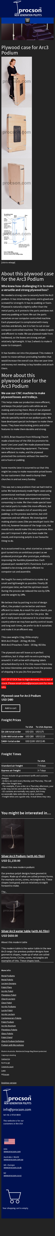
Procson (6, 1074)
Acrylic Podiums (8, 1006)
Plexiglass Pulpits (9, 1029)
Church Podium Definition (12, 1041)
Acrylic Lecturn (8, 1014)
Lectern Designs (8, 983)
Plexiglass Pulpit (8, 995)
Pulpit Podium (7, 1022)
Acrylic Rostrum (8, 1025)
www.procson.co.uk (13, 1167)
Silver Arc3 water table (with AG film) (25, 931)
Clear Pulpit (6, 1002)
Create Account (7, 1067)
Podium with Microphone (12, 1045)
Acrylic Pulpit (7, 991)
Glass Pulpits (7, 1033)
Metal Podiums (8, 975)
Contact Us (5, 1059)
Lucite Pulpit (7, 1010)
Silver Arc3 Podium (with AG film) (23, 856)
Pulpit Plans (6, 987)
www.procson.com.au (13, 1159)
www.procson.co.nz (13, 1175)
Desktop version (8, 1082)
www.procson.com (12, 1151)
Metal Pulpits (7, 979)
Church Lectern (8, 998)
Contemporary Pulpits (11, 1018)
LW (8, 1063)
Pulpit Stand (6, 1037)
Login (3, 1070)
